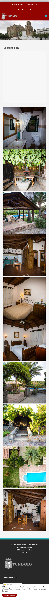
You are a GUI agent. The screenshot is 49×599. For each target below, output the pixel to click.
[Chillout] (24, 213)
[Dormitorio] (24, 298)
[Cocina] (24, 255)
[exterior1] (24, 425)
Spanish (9, 584)
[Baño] (24, 128)
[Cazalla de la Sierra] (9, 16)
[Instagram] (26, 9)
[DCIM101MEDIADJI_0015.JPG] (24, 467)
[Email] (30, 9)
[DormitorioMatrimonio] (24, 340)
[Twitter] (19, 9)
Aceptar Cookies (9, 595)
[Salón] (24, 510)
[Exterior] (24, 382)
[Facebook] (22, 9)
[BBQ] (24, 170)
